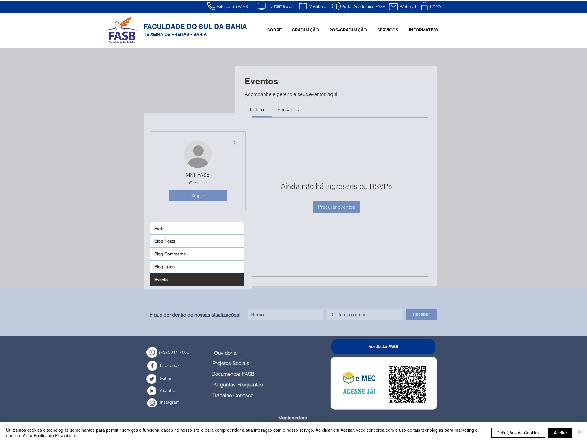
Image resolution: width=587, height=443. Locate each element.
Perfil (159, 228)
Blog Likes (164, 266)
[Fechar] (579, 432)
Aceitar (560, 433)
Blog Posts (164, 241)
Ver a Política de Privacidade (50, 435)
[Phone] (211, 6)
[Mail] (393, 6)
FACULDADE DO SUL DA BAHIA (195, 27)
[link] (258, 109)
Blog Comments (170, 254)
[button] (274, 30)
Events (161, 279)
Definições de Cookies (518, 433)
